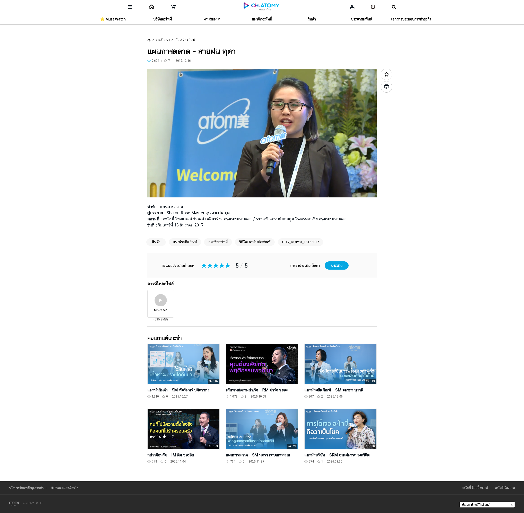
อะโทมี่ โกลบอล (505, 487)
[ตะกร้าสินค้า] (173, 7)
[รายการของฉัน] (352, 7)
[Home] (151, 7)
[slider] (262, 186)
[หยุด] (155, 192)
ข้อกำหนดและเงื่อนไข (64, 488)
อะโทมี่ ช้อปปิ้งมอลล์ (475, 487)
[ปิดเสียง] (180, 192)
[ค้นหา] (393, 7)
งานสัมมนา (163, 39)
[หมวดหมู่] (130, 7)
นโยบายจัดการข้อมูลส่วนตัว (26, 488)
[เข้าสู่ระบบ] (373, 7)
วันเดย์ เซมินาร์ (185, 39)
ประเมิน (336, 265)
